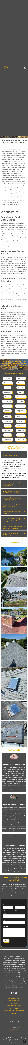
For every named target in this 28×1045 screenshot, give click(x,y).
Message (6, 926)
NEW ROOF (14, 1003)
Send (6, 940)
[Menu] (25, 68)
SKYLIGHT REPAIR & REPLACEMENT (14, 1011)
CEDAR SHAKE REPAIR (14, 998)
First (4, 910)
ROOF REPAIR (14, 1008)
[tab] (14, 454)
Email (5, 913)
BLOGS (14, 1013)
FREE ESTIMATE (14, 1016)
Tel (4, 920)
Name (5, 905)
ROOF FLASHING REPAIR (14, 1006)
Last (16, 910)
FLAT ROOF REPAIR (14, 1000)
